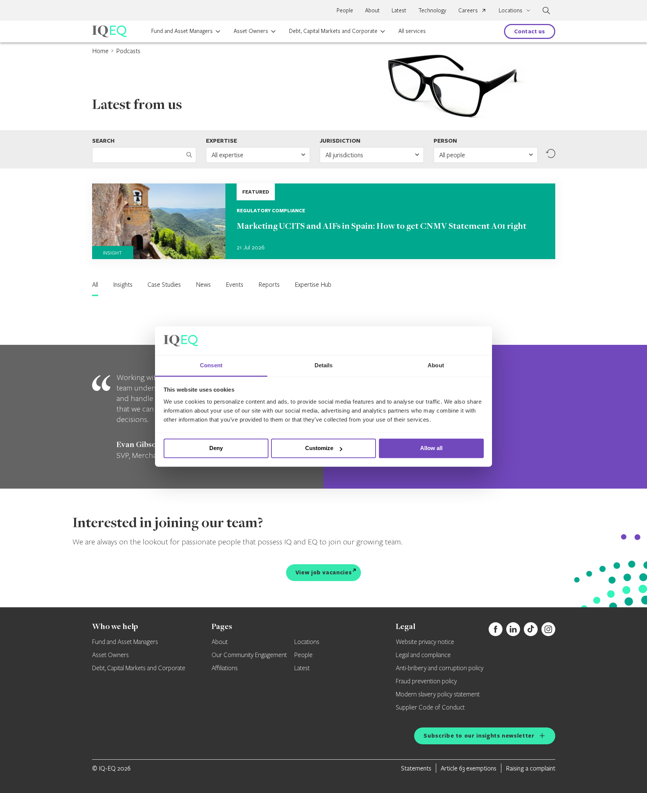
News (203, 284)
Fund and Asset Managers (182, 30)
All (95, 284)
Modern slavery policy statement (438, 694)
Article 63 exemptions (468, 768)
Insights (123, 284)
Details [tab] (324, 365)
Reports (269, 284)
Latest (399, 10)
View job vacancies (323, 572)
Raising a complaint (530, 768)
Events (234, 284)
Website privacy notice (425, 642)
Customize (319, 448)
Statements (416, 768)
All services (412, 30)
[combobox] (258, 155)
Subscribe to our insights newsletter (478, 735)
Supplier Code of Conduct (430, 707)
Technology (432, 10)
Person (445, 141)
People (345, 10)
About (372, 10)
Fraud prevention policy (426, 681)
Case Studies (164, 284)
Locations (306, 642)
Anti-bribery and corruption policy (439, 668)
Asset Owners (251, 30)
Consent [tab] (211, 365)
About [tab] (436, 365)
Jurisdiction (340, 141)
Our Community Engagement (249, 655)
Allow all (431, 448)
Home (100, 50)
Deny (216, 448)
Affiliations (225, 668)
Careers (468, 10)
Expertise (221, 141)
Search (103, 141)
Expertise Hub (313, 284)
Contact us (529, 31)
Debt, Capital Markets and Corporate (333, 30)
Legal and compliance (423, 655)
